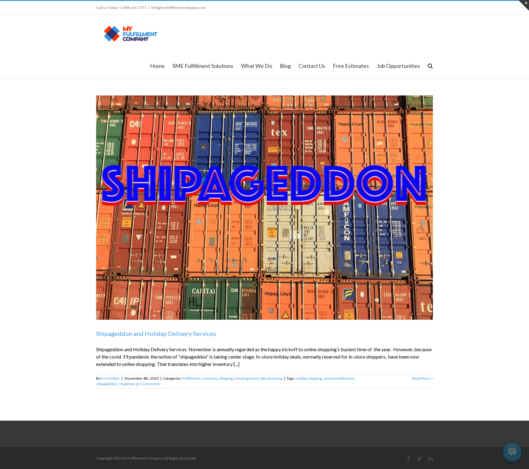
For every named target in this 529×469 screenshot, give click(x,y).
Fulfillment (191, 378)
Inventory (210, 378)
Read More (421, 378)
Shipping (226, 378)
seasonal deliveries (339, 378)
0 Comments (150, 384)
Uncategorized (246, 378)
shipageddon (106, 384)
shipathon (127, 384)
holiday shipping (308, 378)
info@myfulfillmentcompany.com (178, 7)
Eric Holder (110, 378)
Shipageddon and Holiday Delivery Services (156, 333)
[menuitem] (161, 65)
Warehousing (271, 378)
